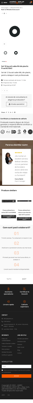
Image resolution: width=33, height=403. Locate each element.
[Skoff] (24, 279)
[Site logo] (16, 2)
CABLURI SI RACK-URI (16, 8)
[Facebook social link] (6, 112)
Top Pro (9, 279)
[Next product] (6, 13)
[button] (8, 216)
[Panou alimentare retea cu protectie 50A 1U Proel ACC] (24, 201)
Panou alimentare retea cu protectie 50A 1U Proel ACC (24, 213)
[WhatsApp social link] (13, 112)
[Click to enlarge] (4, 44)
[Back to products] (4, 13)
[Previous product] (2, 13)
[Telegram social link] (15, 112)
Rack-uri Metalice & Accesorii (10, 9)
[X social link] (8, 112)
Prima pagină (4, 8)
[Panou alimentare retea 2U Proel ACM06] (8, 201)
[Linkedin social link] (11, 112)
